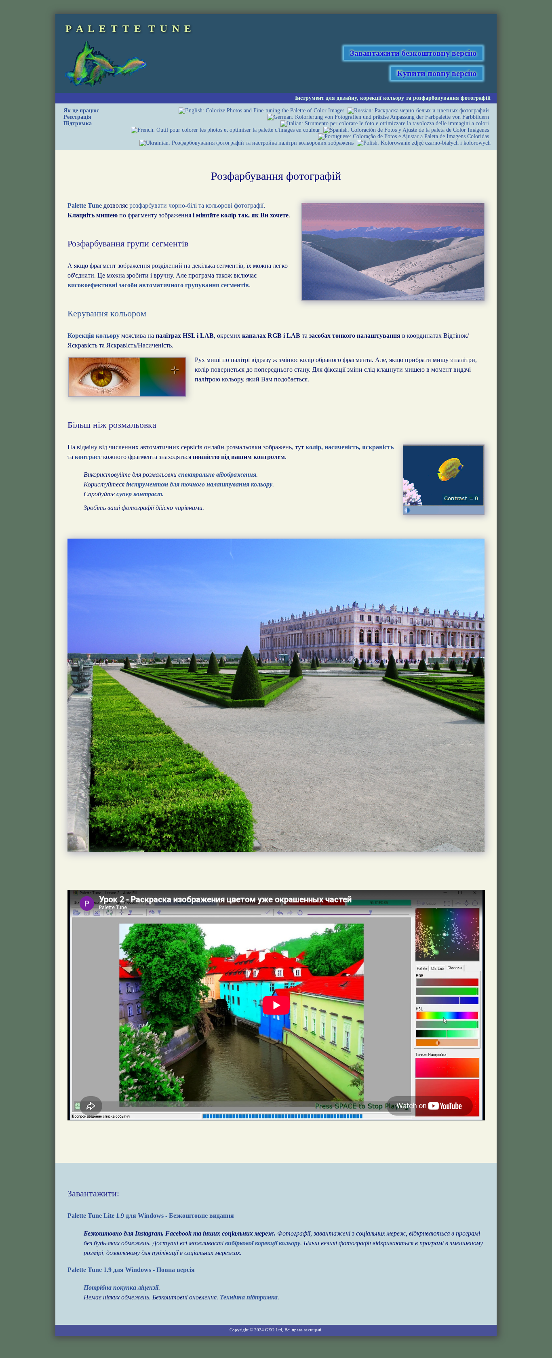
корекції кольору (382, 98)
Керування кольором (106, 313)
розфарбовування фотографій (452, 98)
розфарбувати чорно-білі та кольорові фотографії (196, 205)
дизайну (347, 98)
